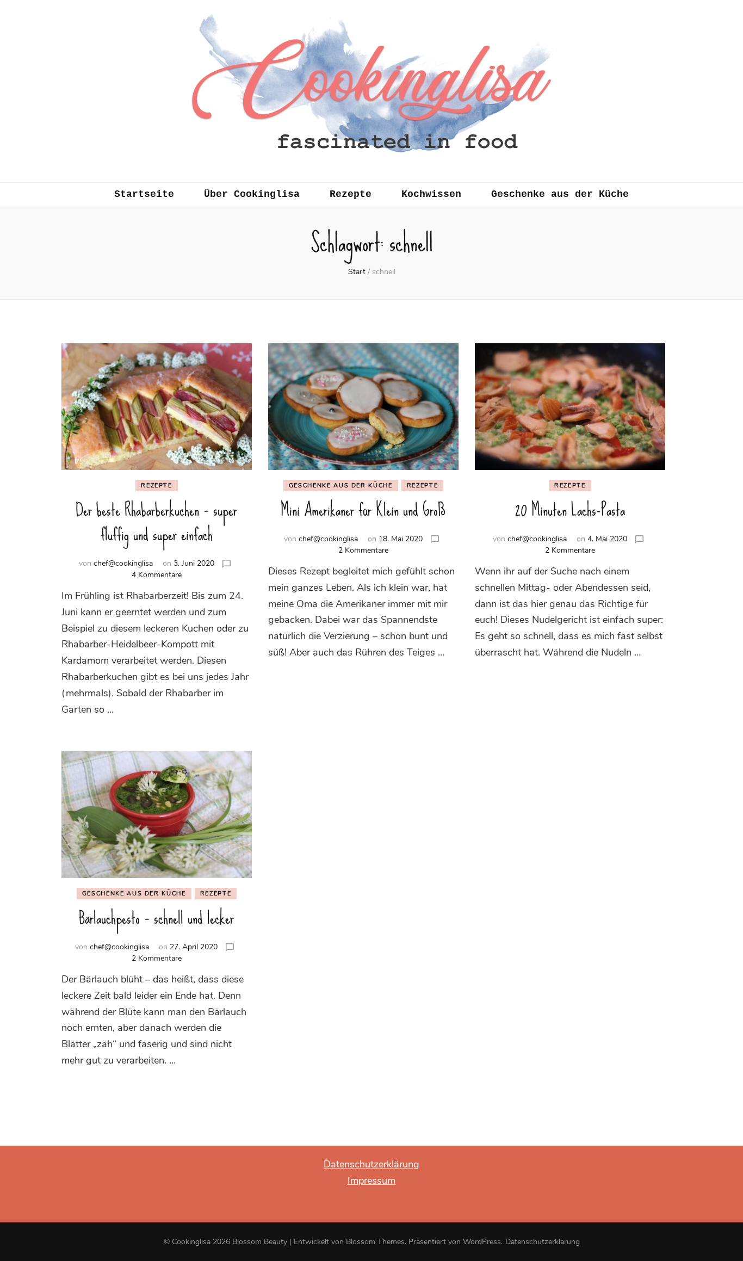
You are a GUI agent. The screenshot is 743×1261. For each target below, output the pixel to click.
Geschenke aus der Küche (560, 194)
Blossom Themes (375, 1242)
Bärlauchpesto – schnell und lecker (156, 918)
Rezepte (350, 194)
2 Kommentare (363, 550)
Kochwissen (431, 194)
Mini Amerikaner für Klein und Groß (363, 510)
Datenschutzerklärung (371, 1164)
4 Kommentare (157, 575)
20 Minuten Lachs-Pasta (570, 510)
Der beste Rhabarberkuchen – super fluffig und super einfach (156, 522)
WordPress (482, 1242)
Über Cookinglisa (252, 194)
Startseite (144, 194)
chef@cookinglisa (123, 563)
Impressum (371, 1180)
